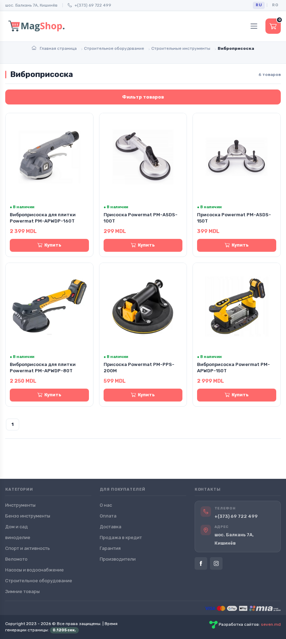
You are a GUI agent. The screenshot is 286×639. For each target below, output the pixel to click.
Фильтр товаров (143, 97)
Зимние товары (22, 591)
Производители (118, 559)
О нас (106, 505)
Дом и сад (16, 526)
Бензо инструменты (27, 516)
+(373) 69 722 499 (93, 5)
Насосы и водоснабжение (34, 569)
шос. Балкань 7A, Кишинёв (31, 5)
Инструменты (20, 505)
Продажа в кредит (121, 537)
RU (259, 5)
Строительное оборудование (38, 580)
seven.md (271, 624)
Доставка (110, 526)
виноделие (17, 537)
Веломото (16, 559)
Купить (52, 245)
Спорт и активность (27, 548)
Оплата (108, 516)
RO (275, 5)
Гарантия (110, 548)
